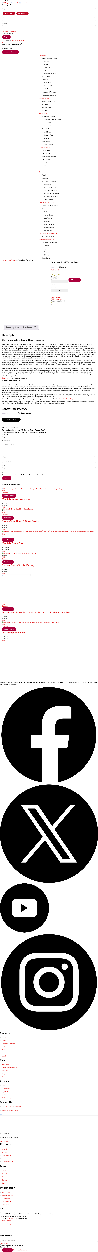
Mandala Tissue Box (12, 543)
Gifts (8, 260)
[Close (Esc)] (92, 2)
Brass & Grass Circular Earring (18, 565)
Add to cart (74, 280)
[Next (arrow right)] (94, 626)
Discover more (7, 378)
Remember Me (9, 33)
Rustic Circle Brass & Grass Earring (20, 521)
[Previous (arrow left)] (3, 626)
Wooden (13, 260)
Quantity (54, 279)
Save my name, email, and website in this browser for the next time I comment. (28, 475)
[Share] (87, 2)
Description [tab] (12, 327)
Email (4, 465)
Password (5, 23)
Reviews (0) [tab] (29, 327)
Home (4, 260)
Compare (7, 1250)
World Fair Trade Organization (69, 399)
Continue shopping (10, 52)
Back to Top (4, 1243)
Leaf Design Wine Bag (14, 632)
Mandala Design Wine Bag (16, 499)
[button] (8, 540)
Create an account (18, 40)
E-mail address (7, 16)
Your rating (6, 434)
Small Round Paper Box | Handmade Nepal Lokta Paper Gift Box (36, 612)
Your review (6, 441)
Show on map (4, 1141)
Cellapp (10, 1218)
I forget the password (9, 31)
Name (4, 458)
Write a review (56, 270)
